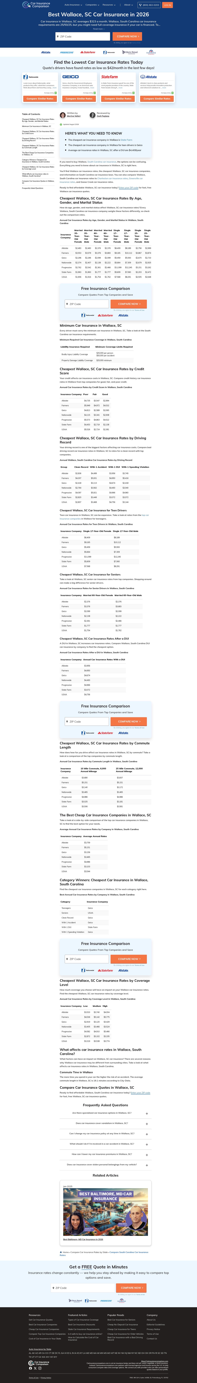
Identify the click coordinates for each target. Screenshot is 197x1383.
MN (101, 1353)
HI (65, 1353)
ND (139, 1353)
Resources (108, 4)
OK (146, 1353)
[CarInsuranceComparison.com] (36, 4)
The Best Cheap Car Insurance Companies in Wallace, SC (38, 154)
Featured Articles (77, 1315)
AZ (36, 1353)
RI (156, 1353)
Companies (91, 4)
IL (70, 1353)
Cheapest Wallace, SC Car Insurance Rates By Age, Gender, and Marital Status (38, 120)
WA (43, 1357)
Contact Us (152, 1338)
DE (53, 1353)
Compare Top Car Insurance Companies (47, 1334)
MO (109, 1353)
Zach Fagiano (103, 116)
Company (152, 1315)
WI (51, 1357)
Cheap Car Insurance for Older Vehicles (125, 1334)
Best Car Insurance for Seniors (121, 1320)
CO (46, 1353)
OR (150, 1353)
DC (56, 1353)
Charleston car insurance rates (112, 178)
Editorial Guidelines (156, 1324)
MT (112, 1353)
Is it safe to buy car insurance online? (85, 1334)
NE (116, 1353)
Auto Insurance (72, 4)
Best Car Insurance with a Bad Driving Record (125, 1338)
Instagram (40, 1368)
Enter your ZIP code (128, 187)
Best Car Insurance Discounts (81, 1324)
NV (119, 1353)
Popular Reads (115, 1315)
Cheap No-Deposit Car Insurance (122, 1324)
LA (84, 1353)
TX (30, 1357)
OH (143, 1353)
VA (39, 1357)
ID (68, 1353)
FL (59, 1353)
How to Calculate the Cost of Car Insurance (83, 1338)
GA (62, 1353)
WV (48, 1357)
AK (33, 1353)
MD (91, 1353)
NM (129, 1353)
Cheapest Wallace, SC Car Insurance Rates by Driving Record (38, 139)
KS (78, 1353)
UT (33, 1357)
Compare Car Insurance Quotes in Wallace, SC (38, 182)
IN (73, 1353)
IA (75, 1353)
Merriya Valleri (74, 116)
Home (66, 1252)
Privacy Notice (153, 1329)
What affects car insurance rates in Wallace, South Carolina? (35, 175)
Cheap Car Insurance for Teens (121, 1329)
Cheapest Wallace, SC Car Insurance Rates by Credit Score (38, 132)
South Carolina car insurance (102, 161)
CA (43, 1353)
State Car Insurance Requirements (83, 1329)
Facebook (30, 1368)
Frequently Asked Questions (32, 188)
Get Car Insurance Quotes (41, 1320)
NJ (126, 1353)
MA (95, 1353)
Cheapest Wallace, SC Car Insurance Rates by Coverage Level (38, 168)
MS (105, 1353)
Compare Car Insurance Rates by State (89, 1252)
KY (81, 1353)
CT (50, 1353)
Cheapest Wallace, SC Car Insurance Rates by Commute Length (38, 147)
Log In (167, 5)
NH (122, 1353)
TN (165, 1353)
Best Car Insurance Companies (43, 1324)
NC (136, 1353)
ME (87, 1353)
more (55, 88)
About (127, 4)
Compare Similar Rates (40, 98)
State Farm (126, 139)
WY (55, 1357)
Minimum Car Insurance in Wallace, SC (36, 126)
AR (39, 1353)
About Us (151, 1320)
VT (36, 1357)
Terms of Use (136, 43)
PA (153, 1353)
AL (30, 1353)
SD (162, 1353)
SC (159, 1353)
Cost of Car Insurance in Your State (45, 1338)
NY (132, 1353)
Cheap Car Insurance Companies (44, 1329)
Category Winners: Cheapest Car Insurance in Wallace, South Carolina (36, 161)
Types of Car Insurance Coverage (83, 1320)
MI (98, 1353)
